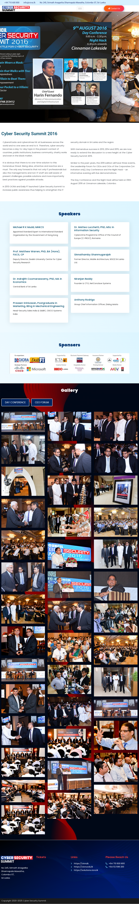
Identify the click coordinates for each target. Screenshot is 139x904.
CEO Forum (42, 402)
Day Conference (15, 402)
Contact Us (115, 8)
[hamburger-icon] (80, 9)
